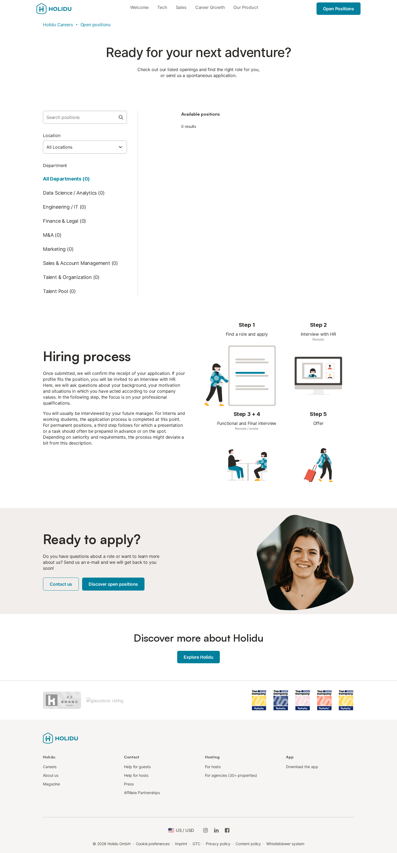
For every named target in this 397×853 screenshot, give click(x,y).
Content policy (248, 843)
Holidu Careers (58, 24)
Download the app (302, 766)
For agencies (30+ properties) (231, 775)
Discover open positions (113, 584)
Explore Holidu (198, 657)
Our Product (245, 7)
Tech (162, 7)
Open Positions (338, 8)
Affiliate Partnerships (142, 792)
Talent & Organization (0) (71, 277)
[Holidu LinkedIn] (216, 830)
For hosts (213, 766)
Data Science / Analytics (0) (74, 193)
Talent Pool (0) (59, 291)
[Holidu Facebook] (227, 830)
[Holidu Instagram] (205, 830)
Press (129, 784)
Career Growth (210, 7)
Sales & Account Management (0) (80, 263)
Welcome (139, 7)
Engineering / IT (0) (64, 207)
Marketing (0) (58, 249)
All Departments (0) (66, 179)
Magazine (51, 784)
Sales (181, 7)
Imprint (181, 843)
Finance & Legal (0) (64, 221)
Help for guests (137, 766)
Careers (49, 766)
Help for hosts (136, 775)
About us (50, 775)
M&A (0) (52, 235)
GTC (196, 843)
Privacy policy (218, 843)
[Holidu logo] (60, 737)
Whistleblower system (285, 843)
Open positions (95, 24)
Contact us (61, 584)
